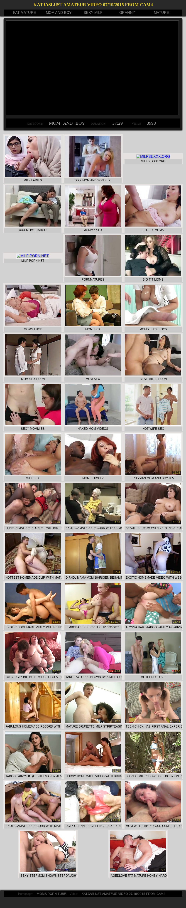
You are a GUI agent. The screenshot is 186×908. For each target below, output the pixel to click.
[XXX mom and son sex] (93, 176)
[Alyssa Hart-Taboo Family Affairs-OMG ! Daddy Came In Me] (153, 623)
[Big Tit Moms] (153, 275)
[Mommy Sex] (93, 226)
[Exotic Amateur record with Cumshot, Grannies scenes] (93, 524)
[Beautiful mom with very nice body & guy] (153, 524)
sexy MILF (93, 13)
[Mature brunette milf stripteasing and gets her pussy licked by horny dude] (93, 722)
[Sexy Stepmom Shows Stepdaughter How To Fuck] (48, 871)
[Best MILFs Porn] (153, 375)
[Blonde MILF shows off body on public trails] (153, 772)
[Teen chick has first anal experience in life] (153, 722)
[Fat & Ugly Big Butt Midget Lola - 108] (33, 673)
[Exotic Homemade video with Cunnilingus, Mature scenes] (33, 623)
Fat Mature (24, 13)
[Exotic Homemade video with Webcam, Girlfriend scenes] (153, 573)
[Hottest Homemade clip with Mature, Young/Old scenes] (33, 573)
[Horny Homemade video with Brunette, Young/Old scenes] (93, 772)
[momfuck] (93, 325)
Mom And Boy (59, 13)
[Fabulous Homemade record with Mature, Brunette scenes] (33, 722)
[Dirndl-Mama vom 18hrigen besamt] (93, 573)
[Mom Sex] (93, 375)
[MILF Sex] (33, 474)
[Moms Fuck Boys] (153, 325)
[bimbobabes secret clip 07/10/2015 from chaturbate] (93, 623)
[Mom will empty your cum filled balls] (153, 822)
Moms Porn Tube (51, 894)
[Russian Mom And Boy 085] (153, 474)
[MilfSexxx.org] (153, 156)
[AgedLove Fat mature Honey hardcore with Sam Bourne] (138, 871)
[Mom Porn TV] (93, 474)
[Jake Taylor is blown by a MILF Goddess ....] (93, 673)
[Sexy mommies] (33, 424)
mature (161, 13)
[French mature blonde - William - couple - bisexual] (33, 524)
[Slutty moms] (153, 226)
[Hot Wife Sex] (153, 424)
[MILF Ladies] (33, 176)
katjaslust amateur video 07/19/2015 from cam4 (123, 894)
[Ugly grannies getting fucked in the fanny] (93, 822)
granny (127, 13)
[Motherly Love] (153, 673)
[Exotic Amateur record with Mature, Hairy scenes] (33, 822)
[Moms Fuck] (33, 325)
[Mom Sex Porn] (33, 375)
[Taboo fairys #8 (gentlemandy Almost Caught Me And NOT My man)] (33, 772)
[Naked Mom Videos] (93, 424)
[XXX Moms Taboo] (33, 226)
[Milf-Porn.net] (32, 256)
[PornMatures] (93, 275)
